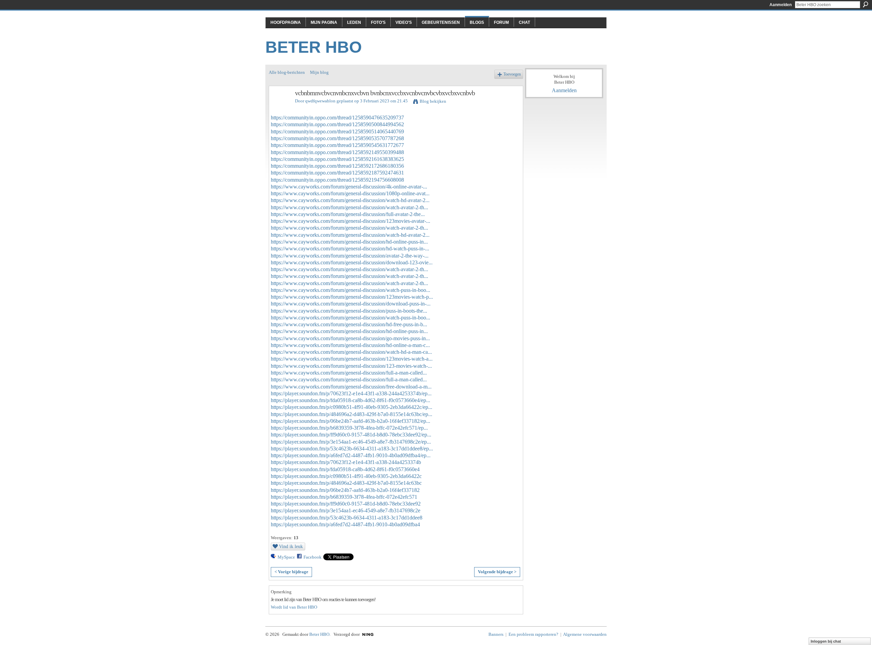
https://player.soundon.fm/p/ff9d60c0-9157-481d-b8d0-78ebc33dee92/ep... (351, 434)
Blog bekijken (433, 101)
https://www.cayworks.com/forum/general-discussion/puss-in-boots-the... (349, 311)
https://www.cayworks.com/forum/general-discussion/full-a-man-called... (349, 373)
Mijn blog (319, 72)
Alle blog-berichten (287, 72)
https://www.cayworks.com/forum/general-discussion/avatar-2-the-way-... (350, 256)
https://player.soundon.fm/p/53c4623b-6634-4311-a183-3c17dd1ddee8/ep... (352, 448)
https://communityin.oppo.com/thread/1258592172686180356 (337, 166)
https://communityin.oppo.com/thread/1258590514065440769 (337, 131)
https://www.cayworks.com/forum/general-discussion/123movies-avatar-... (350, 221)
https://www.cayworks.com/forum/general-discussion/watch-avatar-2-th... (349, 207)
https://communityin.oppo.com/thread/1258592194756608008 (337, 180)
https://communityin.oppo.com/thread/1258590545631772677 (337, 145)
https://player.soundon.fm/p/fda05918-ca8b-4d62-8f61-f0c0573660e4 (345, 469)
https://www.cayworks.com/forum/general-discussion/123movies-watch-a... (352, 359)
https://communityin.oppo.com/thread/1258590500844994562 (337, 124)
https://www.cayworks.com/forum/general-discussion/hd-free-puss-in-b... (349, 324)
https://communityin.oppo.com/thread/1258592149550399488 (337, 152)
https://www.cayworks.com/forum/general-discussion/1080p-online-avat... (350, 193)
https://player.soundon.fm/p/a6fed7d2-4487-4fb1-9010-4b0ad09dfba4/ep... (351, 455)
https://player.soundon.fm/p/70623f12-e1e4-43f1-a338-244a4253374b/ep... (351, 393)
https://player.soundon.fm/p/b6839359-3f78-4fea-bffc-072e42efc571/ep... (349, 428)
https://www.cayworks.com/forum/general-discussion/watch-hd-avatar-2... (350, 200)
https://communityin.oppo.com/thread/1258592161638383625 (337, 159)
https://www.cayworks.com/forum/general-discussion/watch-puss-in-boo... (350, 290)
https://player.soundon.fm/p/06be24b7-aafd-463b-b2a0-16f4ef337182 (345, 490)
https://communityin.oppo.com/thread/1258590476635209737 (337, 117)
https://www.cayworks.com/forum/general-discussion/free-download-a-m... (351, 387)
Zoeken (865, 4)
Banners (495, 634)
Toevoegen (512, 74)
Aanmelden (780, 4)
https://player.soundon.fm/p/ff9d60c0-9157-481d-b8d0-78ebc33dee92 (346, 504)
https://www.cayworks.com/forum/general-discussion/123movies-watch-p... (352, 297)
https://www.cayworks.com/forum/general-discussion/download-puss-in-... (351, 304)
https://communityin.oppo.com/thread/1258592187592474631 (337, 173)
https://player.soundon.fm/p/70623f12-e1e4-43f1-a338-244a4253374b (346, 462)
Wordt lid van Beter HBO (294, 607)
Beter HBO (313, 47)
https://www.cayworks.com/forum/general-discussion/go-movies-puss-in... (350, 338)
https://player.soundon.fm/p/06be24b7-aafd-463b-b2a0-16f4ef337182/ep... (350, 421)
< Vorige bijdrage (291, 571)
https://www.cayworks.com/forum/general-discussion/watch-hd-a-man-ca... (351, 352)
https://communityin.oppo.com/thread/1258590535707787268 (337, 138)
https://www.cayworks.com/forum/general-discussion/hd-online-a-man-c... (350, 345)
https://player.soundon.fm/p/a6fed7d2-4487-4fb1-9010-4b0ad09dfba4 (345, 524)
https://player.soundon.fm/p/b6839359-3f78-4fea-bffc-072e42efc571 (344, 497)
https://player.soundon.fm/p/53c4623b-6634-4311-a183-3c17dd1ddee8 (346, 517)
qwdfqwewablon (320, 100)
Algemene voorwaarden (585, 634)
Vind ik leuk (291, 546)
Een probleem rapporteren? (533, 634)
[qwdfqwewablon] (280, 107)
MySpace (286, 557)
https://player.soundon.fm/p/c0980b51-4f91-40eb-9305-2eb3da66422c (346, 476)
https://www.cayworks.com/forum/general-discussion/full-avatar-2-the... (348, 214)
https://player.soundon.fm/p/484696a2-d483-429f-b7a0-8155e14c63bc (346, 483)
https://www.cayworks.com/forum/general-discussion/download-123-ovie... (352, 262)
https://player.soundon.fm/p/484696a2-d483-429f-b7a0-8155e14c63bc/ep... (351, 414)
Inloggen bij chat (826, 641)
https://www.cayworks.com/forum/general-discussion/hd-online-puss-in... (349, 242)
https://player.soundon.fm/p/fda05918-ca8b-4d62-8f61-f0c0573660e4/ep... (350, 400)
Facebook (312, 557)
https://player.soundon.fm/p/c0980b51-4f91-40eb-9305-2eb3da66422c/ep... (351, 407)
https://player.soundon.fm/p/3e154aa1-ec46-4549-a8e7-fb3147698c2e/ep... (351, 442)
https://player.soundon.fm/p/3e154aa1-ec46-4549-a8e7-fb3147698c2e (345, 510)
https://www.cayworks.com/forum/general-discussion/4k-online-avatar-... (349, 186)
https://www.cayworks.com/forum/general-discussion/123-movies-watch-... (351, 366)
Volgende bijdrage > (497, 571)
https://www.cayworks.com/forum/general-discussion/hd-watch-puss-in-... (350, 248)
